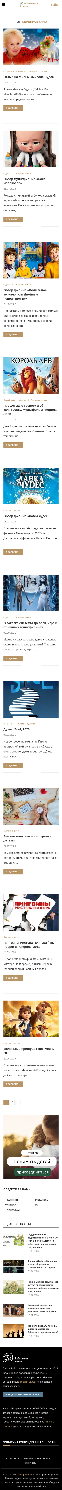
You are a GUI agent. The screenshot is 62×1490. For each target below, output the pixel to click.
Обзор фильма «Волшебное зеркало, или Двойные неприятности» (25, 294)
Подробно (12, 108)
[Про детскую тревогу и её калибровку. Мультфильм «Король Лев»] (31, 375)
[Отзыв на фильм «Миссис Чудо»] (31, 47)
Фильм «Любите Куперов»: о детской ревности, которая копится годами (43, 1264)
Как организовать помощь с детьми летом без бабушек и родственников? (43, 1329)
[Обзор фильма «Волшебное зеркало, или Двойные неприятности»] (31, 260)
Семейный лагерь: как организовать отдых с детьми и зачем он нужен (42, 1308)
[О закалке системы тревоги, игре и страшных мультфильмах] (31, 593)
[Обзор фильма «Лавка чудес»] (31, 486)
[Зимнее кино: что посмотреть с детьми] (31, 806)
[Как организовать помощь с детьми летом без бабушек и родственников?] (13, 1331)
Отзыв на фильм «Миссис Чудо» (28, 77)
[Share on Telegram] (35, 115)
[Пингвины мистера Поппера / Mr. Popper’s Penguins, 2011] (31, 912)
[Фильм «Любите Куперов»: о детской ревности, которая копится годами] (13, 1266)
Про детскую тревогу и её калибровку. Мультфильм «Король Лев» (30, 410)
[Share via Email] (38, 115)
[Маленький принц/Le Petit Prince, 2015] (31, 1019)
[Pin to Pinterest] (31, 115)
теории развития (29, 1381)
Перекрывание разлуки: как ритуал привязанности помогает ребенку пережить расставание (43, 1287)
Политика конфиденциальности (29, 1442)
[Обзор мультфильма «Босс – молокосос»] (31, 149)
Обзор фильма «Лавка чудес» (26, 516)
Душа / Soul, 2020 (16, 729)
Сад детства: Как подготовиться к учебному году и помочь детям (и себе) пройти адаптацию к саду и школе (43, 1240)
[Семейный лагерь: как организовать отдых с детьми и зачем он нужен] (13, 1310)
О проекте (12, 1458)
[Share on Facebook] (26, 115)
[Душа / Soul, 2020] (31, 699)
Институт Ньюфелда (37, 1458)
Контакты (30, 1463)
